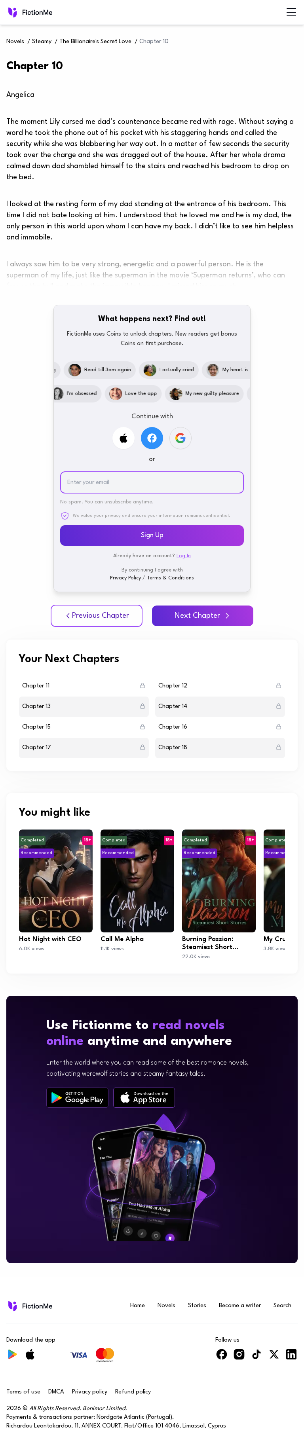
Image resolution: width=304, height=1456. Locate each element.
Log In (184, 555)
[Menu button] (291, 12)
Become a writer (240, 1306)
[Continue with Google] (180, 438)
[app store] (144, 1098)
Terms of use (23, 1392)
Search (282, 1306)
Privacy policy (89, 1392)
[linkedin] (291, 1357)
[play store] (77, 1098)
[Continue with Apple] (123, 438)
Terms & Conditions (170, 578)
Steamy (41, 42)
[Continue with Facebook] (152, 438)
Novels (15, 42)
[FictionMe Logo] (29, 1306)
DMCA (56, 1392)
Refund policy (133, 1392)
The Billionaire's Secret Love (95, 42)
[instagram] (239, 1357)
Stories (197, 1306)
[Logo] (11, 12)
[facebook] (221, 1357)
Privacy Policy (125, 578)
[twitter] (274, 1357)
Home (137, 1306)
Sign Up (152, 535)
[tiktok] (256, 1357)
